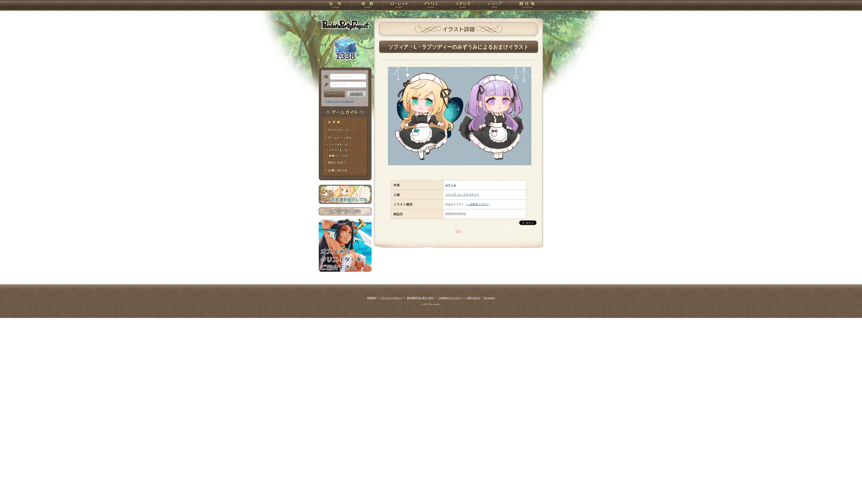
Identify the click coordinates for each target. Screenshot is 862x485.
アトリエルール (345, 150)
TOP (335, 5)
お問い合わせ (345, 171)
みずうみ (450, 185)
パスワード (325, 85)
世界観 (345, 122)
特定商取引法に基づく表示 (420, 298)
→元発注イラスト (477, 204)
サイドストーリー (345, 130)
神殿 (367, 5)
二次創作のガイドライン (450, 298)
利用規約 (371, 298)
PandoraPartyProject (345, 24)
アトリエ (431, 5)
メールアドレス (325, 77)
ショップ (495, 5)
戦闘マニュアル (345, 156)
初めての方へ (345, 163)
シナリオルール (345, 145)
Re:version (489, 298)
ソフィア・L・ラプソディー (462, 194)
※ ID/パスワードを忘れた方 (339, 101)
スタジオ (463, 5)
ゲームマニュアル (345, 138)
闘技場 (527, 5)
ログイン (334, 94)
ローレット (399, 5)
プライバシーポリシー (391, 298)
